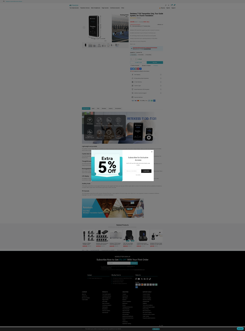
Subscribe (146, 171)
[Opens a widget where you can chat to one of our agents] (240, 328)
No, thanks (138, 174)
